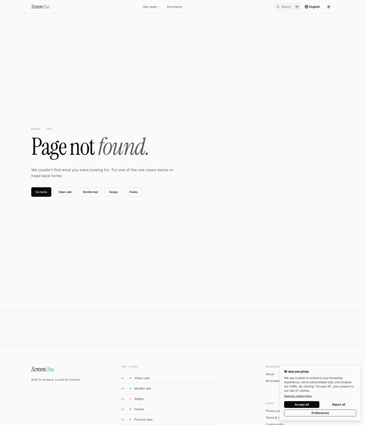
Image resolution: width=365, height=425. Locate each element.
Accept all (302, 404)
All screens (174, 6)
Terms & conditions (279, 417)
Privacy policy (275, 411)
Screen (41, 6)
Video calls (65, 192)
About (270, 374)
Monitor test (90, 192)
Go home (41, 192)
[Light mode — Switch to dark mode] (329, 7)
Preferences (320, 413)
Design (113, 192)
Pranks (133, 192)
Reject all (338, 404)
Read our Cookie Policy (298, 396)
